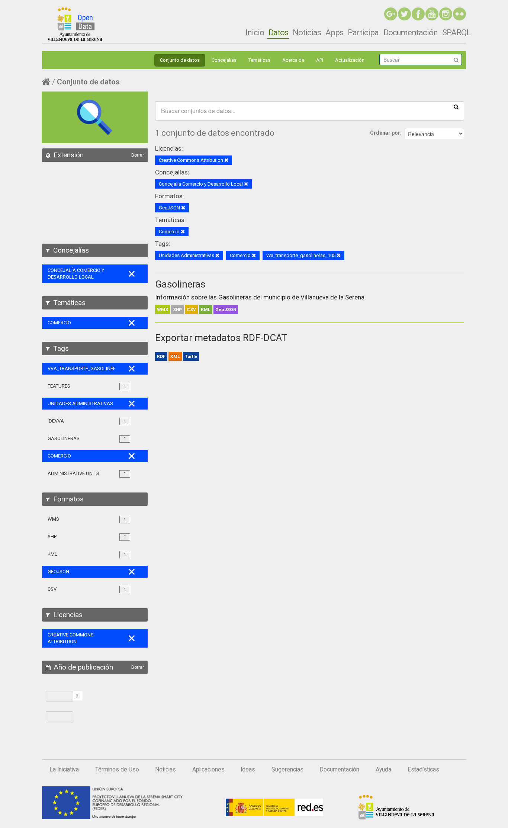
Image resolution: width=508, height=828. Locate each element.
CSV (191, 309)
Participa (363, 32)
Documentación (410, 32)
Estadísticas (423, 769)
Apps (334, 32)
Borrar (137, 155)
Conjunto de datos (180, 60)
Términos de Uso (117, 769)
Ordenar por (385, 133)
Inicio (254, 32)
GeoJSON (225, 309)
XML (175, 356)
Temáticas (259, 60)
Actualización (349, 60)
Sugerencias (287, 769)
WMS (162, 309)
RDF (161, 356)
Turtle (191, 356)
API (319, 60)
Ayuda (383, 769)
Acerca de (293, 60)
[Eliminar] (226, 160)
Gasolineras (180, 284)
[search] (456, 106)
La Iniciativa (64, 769)
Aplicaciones (208, 769)
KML (205, 309)
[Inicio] (75, 24)
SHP (177, 309)
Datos (278, 32)
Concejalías (224, 60)
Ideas (248, 769)
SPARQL (456, 32)
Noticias (307, 32)
